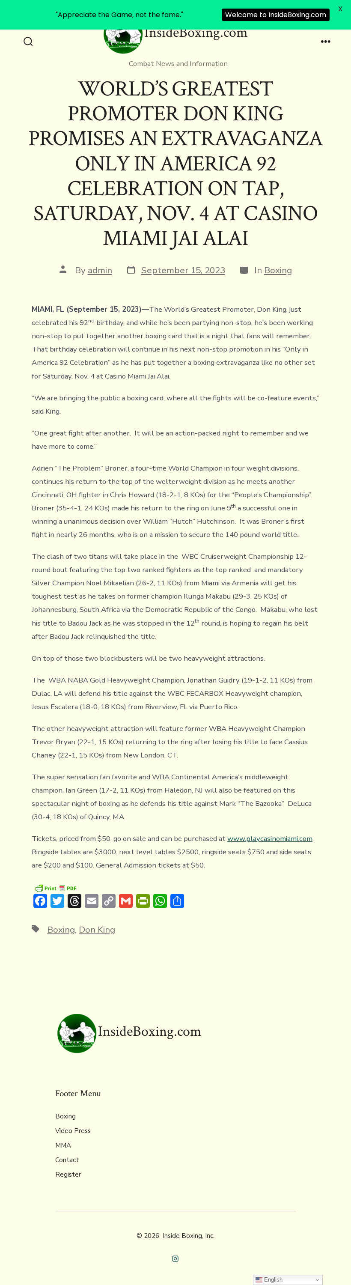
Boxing (278, 270)
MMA (63, 1145)
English (272, 1279)
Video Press (73, 1131)
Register (68, 1174)
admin (100, 270)
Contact (67, 1160)
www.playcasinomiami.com (269, 839)
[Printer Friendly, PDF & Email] (56, 888)
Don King (97, 930)
